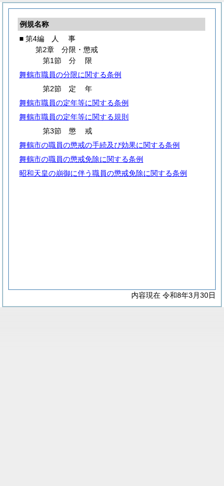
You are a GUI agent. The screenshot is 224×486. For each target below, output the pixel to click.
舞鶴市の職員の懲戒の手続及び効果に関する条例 (99, 145)
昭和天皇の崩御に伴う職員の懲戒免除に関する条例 (103, 173)
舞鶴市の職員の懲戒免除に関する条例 (81, 159)
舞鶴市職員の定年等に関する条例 (74, 103)
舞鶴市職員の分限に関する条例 (70, 74)
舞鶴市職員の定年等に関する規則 (74, 117)
